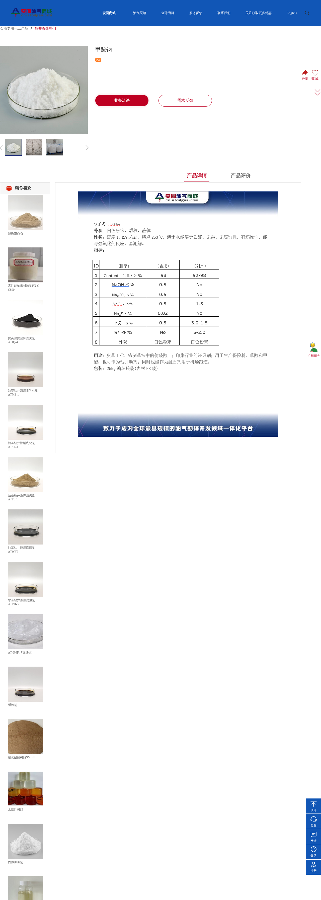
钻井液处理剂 (45, 28)
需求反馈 (185, 100)
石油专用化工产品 (14, 28)
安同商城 (109, 13)
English (292, 13)
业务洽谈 (122, 100)
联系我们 (223, 13)
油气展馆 (139, 13)
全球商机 (167, 13)
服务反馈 (195, 13)
